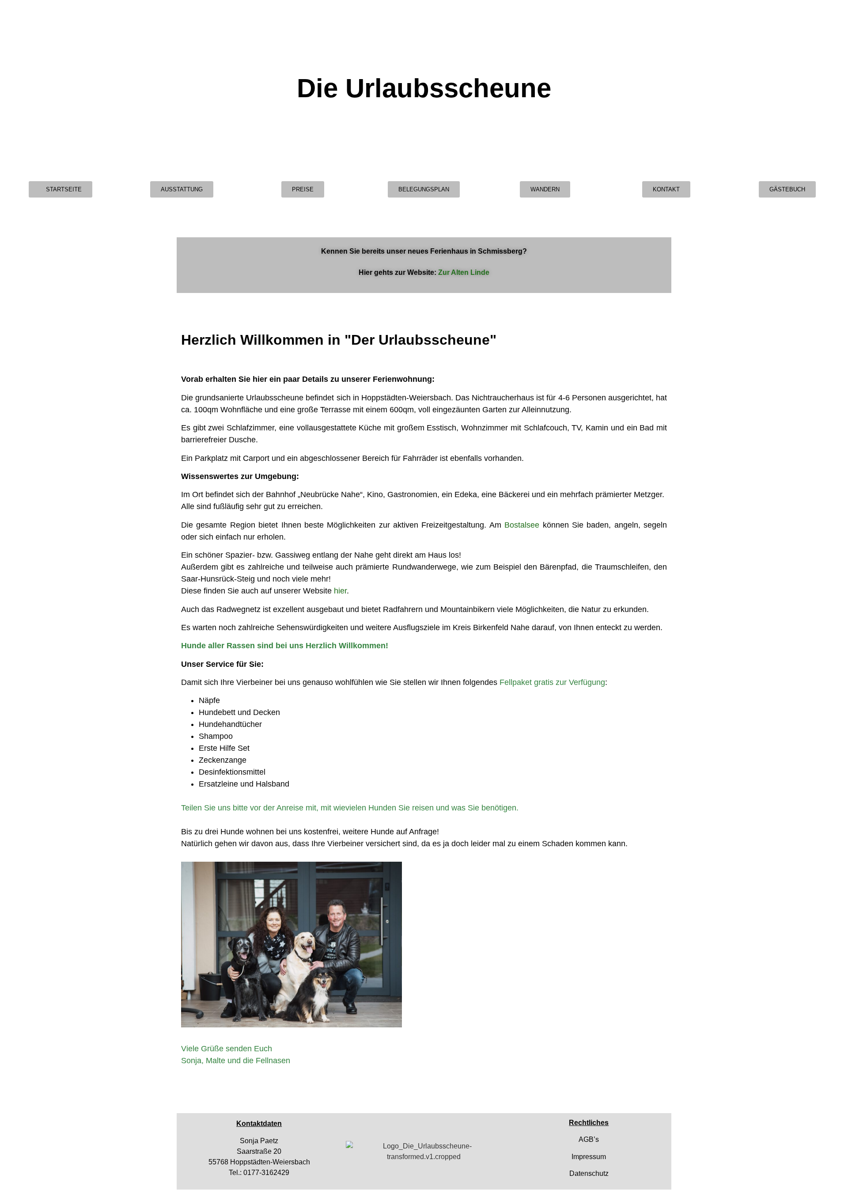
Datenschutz (589, 1173)
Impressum (589, 1156)
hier (340, 590)
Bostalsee (521, 525)
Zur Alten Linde (463, 272)
